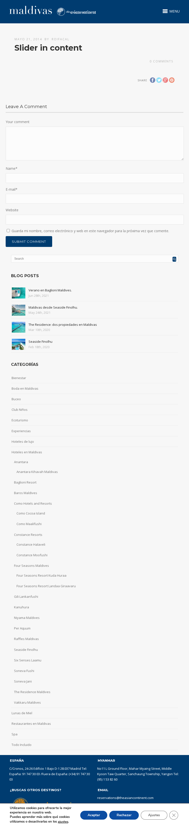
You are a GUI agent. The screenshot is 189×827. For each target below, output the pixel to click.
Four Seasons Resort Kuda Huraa (41, 575)
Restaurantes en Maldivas (31, 723)
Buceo (16, 399)
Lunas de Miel (22, 713)
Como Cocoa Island (30, 513)
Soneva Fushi (24, 671)
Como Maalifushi (29, 524)
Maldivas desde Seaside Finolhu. (53, 307)
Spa (14, 734)
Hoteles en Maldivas (27, 452)
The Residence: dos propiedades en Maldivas (63, 324)
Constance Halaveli (30, 544)
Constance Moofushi (31, 555)
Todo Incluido (22, 744)
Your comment (18, 121)
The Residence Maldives (32, 692)
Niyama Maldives (27, 617)
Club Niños (20, 409)
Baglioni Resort (25, 482)
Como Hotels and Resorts (33, 503)
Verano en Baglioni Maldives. (50, 290)
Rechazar (124, 815)
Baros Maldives (25, 493)
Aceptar (94, 815)
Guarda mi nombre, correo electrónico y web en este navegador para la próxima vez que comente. (90, 230)
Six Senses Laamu (27, 660)
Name (11, 168)
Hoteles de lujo (23, 441)
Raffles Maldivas (26, 639)
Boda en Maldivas (25, 388)
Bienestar (19, 378)
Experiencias (21, 431)
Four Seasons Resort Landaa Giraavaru (46, 586)
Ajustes (154, 815)
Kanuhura (21, 607)
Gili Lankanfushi (26, 596)
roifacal (60, 39)
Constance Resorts (28, 534)
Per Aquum (22, 628)
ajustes (63, 822)
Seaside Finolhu (40, 341)
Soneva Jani (23, 681)
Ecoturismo (20, 420)
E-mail (11, 189)
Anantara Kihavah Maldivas (37, 472)
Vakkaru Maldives (27, 702)
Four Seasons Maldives (31, 565)
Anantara (21, 462)
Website (12, 210)
